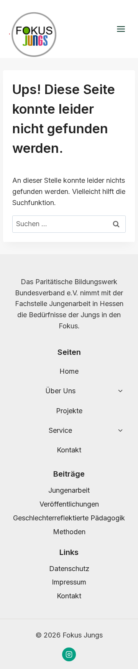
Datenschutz (69, 569)
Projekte (69, 411)
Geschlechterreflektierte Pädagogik (69, 518)
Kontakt (69, 450)
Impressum (69, 582)
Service (60, 430)
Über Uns (60, 391)
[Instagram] (69, 654)
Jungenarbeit (69, 490)
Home (69, 371)
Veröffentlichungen (69, 504)
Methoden (69, 532)
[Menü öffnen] (121, 29)
